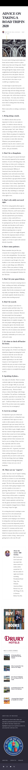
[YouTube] (10, 766)
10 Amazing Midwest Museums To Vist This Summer (16, 656)
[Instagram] (7, 766)
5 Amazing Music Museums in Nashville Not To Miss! (17, 699)
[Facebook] (3, 766)
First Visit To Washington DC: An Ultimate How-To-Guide (17, 678)
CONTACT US (13, 760)
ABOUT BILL (5, 760)
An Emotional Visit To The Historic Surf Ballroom (17, 688)
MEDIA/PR (20, 760)
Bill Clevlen (16, 32)
